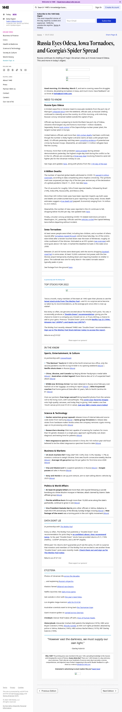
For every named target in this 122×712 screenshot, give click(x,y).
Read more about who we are (68, 2)
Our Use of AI (8, 102)
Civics (5, 40)
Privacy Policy (19, 694)
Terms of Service (8, 696)
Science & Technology (11, 48)
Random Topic (7, 61)
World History (8, 57)
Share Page (110, 35)
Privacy (12, 687)
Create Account (112, 7)
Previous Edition (49, 691)
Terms (5, 687)
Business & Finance (10, 35)
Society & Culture (10, 53)
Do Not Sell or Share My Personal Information (14, 707)
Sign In (98, 7)
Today (11, 14)
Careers (6, 97)
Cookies (21, 687)
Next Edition (108, 691)
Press (5, 84)
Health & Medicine (10, 44)
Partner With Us (9, 89)
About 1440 (7, 80)
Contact (6, 93)
